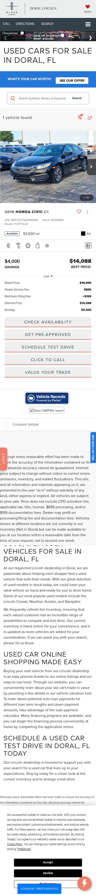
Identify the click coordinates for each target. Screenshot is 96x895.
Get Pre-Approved (48, 334)
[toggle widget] (84, 883)
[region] (48, 296)
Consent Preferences (39, 889)
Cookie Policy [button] (14, 844)
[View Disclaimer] (47, 246)
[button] (6, 23)
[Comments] (88, 245)
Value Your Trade (48, 372)
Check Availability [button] (48, 322)
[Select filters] (80, 117)
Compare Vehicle (25, 424)
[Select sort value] (88, 118)
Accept (48, 862)
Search (77, 98)
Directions (25, 23)
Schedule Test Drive (48, 347)
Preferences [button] (24, 849)
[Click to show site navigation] (88, 24)
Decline (48, 873)
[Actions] (87, 212)
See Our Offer (72, 80)
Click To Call (48, 360)
